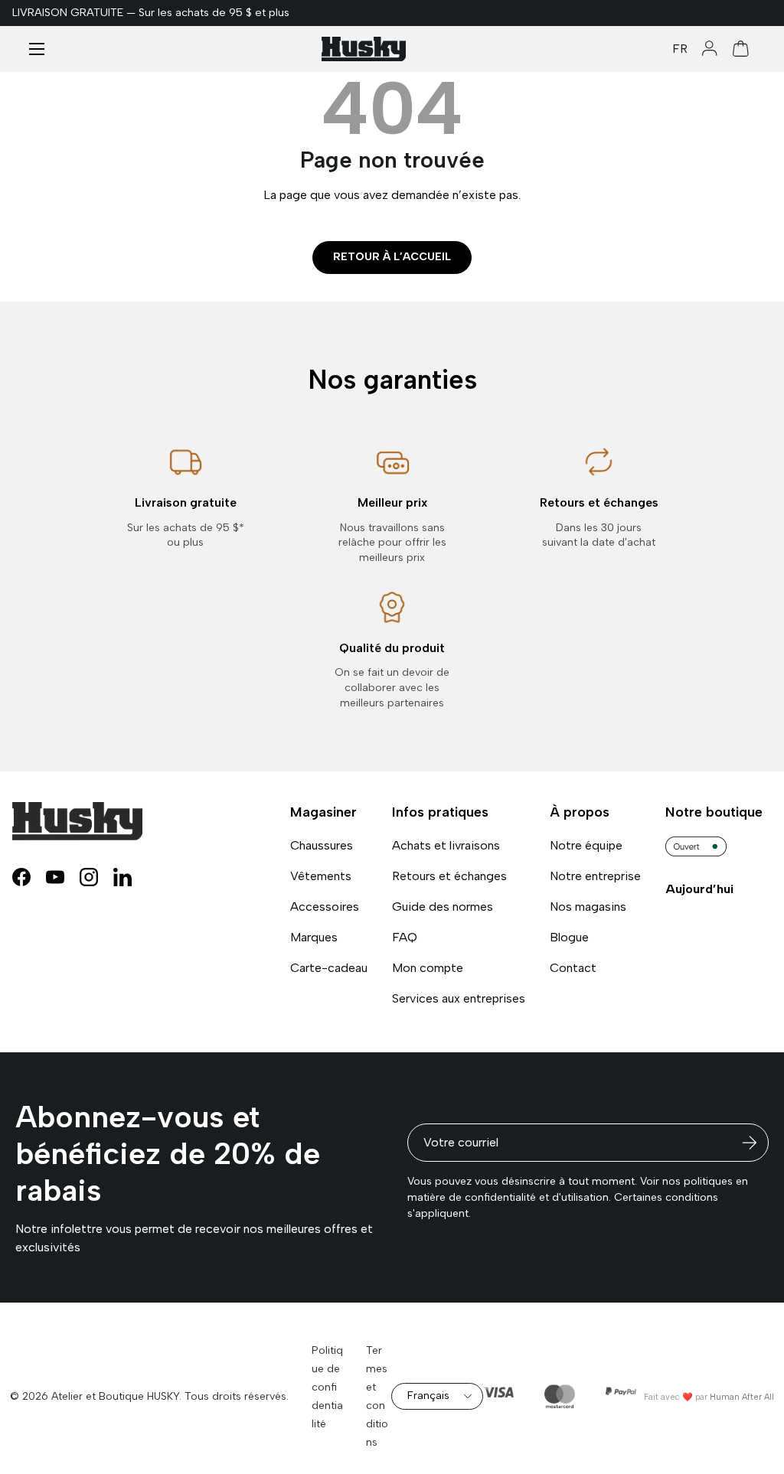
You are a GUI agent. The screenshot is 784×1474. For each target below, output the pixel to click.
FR (680, 48)
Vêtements (320, 876)
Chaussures (321, 845)
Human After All (742, 1397)
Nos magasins (588, 906)
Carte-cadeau (329, 967)
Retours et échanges (449, 876)
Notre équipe (586, 845)
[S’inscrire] (749, 1142)
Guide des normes (442, 906)
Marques (314, 937)
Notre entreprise (595, 876)
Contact (573, 967)
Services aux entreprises (458, 998)
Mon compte (427, 967)
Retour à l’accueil (392, 256)
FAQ (404, 937)
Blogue (569, 937)
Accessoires (324, 906)
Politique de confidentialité (327, 1387)
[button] (740, 48)
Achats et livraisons (446, 845)
